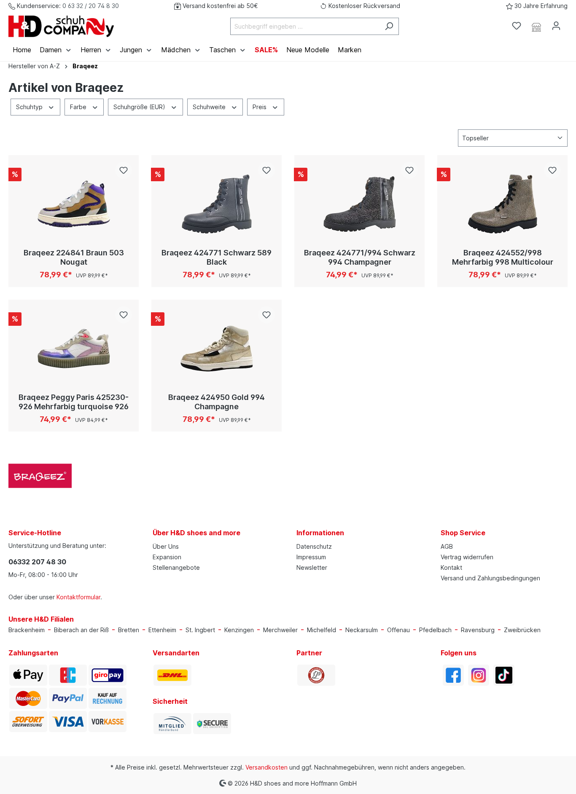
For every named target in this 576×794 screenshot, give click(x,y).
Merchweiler (280, 629)
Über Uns (166, 546)
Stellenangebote (176, 567)
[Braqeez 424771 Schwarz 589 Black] (216, 204)
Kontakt (451, 567)
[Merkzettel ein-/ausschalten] (123, 170)
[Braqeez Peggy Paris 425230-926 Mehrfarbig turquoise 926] (73, 348)
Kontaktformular (78, 597)
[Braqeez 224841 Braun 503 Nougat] (73, 204)
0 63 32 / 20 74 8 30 (90, 5)
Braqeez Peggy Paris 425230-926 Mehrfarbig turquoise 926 (74, 402)
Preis (260, 106)
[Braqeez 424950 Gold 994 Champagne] (216, 348)
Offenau (398, 629)
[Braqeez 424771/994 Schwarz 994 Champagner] (359, 204)
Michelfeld (321, 629)
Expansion (167, 557)
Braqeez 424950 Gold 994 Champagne (216, 402)
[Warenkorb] (571, 23)
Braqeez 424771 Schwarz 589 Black (216, 257)
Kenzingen (239, 629)
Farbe (79, 106)
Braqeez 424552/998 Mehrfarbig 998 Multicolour (502, 257)
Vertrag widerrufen (467, 557)
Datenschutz (314, 546)
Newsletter (311, 567)
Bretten (128, 629)
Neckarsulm (361, 629)
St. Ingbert (200, 629)
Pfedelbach (435, 629)
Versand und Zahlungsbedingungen (490, 578)
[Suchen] (389, 26)
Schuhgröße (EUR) (140, 106)
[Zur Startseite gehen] (61, 26)
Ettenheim (162, 629)
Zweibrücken (522, 629)
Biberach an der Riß (81, 629)
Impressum (311, 557)
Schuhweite (210, 106)
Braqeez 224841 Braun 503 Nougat (74, 257)
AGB (447, 546)
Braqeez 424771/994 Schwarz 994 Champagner (359, 257)
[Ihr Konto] (556, 26)
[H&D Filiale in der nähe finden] (536, 26)
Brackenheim (26, 629)
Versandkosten (266, 767)
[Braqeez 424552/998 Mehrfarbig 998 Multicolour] (502, 204)
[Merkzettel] (516, 26)
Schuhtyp (30, 106)
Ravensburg (478, 629)
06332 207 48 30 (37, 562)
